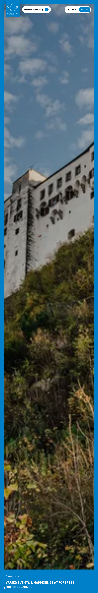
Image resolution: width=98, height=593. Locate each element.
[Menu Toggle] (68, 9)
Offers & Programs (13, 576)
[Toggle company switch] (47, 9)
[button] (4, 588)
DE (73, 10)
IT (76, 10)
